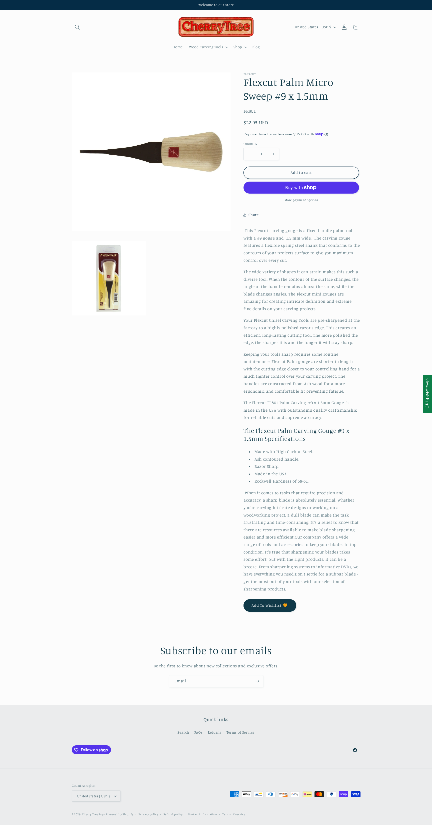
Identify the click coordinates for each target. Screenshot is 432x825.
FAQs (198, 732)
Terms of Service (240, 732)
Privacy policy (148, 814)
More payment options (301, 200)
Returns (214, 732)
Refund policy (173, 814)
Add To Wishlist (267, 605)
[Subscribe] (257, 681)
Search (183, 732)
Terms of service (233, 814)
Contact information (202, 814)
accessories (292, 544)
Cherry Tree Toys (93, 814)
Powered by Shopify (119, 814)
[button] (77, 27)
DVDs (346, 566)
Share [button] (253, 215)
